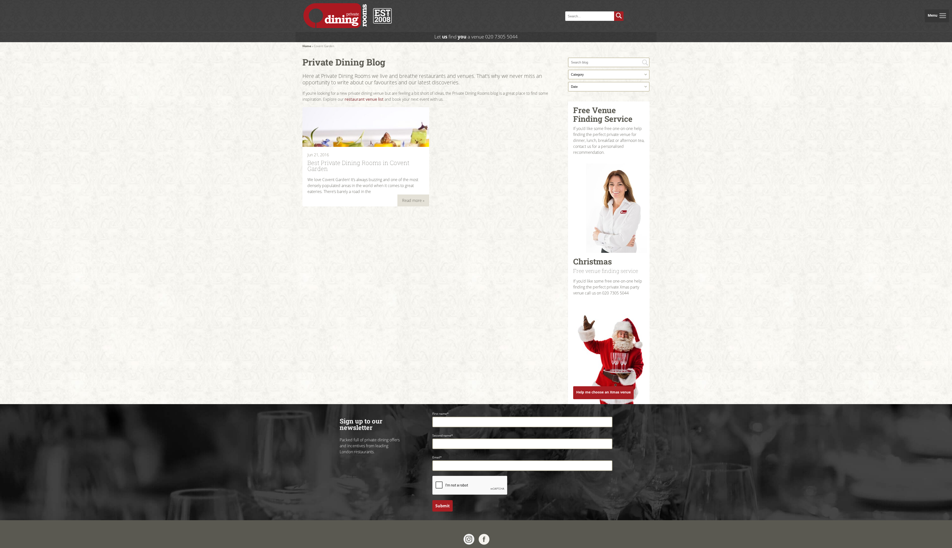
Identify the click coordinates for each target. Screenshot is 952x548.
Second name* (442, 435)
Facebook (484, 539)
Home (306, 46)
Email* (437, 457)
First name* (440, 414)
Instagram (469, 539)
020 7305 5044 (501, 36)
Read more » (413, 200)
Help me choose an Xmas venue (603, 392)
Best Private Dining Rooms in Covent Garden (358, 165)
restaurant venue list (364, 99)
